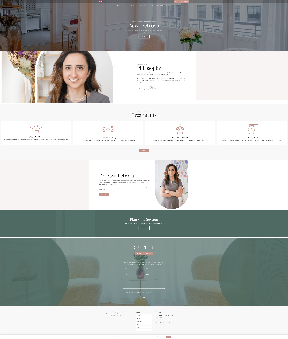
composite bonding (143, 182)
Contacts (139, 330)
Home (138, 315)
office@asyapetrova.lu (161, 320)
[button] (135, 6)
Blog (138, 327)
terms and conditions (148, 292)
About (138, 318)
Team (138, 324)
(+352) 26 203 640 (161, 317)
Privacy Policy (162, 337)
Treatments (139, 321)
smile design (114, 184)
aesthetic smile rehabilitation (131, 182)
